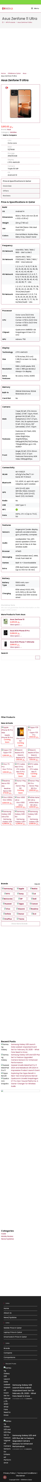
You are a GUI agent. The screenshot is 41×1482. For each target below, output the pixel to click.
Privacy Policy (9, 1473)
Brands (7, 1348)
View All (37, 884)
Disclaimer (20, 1475)
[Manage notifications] (5, 1477)
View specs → (16, 624)
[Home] (2, 22)
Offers (6, 191)
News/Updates (7, 1239)
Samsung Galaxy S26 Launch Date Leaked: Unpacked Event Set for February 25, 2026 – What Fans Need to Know (25, 1048)
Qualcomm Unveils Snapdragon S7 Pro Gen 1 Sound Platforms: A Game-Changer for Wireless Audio (24, 1082)
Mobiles (13, 132)
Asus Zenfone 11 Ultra (24, 22)
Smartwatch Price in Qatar (15, 1337)
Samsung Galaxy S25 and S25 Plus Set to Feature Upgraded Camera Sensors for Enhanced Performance (25, 1059)
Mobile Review (7, 1236)
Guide (3, 1233)
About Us (7, 1313)
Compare (8, 1353)
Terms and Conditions (26, 1473)
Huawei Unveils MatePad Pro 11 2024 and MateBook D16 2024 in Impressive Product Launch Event (25, 1068)
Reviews (6, 195)
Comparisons (9, 1357)
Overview (7, 186)
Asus (23, 614)
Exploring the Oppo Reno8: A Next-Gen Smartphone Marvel (24, 1074)
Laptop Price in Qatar (13, 1332)
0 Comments (28, 1399)
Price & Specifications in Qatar (17, 181)
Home (6, 1308)
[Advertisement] (20, 49)
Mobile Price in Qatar (13, 1328)
